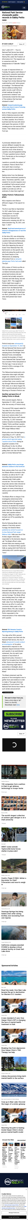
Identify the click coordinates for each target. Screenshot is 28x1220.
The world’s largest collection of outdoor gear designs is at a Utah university (13, 817)
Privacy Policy (15, 1204)
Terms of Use (7, 1204)
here (18, 705)
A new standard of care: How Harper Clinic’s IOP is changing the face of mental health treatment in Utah (13, 1021)
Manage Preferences (14, 1212)
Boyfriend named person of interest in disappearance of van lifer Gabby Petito (14, 230)
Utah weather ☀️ (21, 1)
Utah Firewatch (11, 1)
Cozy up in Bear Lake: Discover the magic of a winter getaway (13, 1103)
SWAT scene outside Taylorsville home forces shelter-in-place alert (11, 849)
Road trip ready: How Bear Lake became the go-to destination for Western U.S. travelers (13, 992)
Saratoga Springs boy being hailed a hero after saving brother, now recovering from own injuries (12, 914)
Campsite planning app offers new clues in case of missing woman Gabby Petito (13, 107)
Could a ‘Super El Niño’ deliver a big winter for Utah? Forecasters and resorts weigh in (13, 881)
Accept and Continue (14, 1217)
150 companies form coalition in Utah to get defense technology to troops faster (13, 786)
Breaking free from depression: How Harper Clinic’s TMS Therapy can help (13, 1050)
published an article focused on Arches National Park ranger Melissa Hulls (12, 532)
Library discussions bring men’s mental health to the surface (13, 1077)
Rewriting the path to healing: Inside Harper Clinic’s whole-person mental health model (12, 1130)
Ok (26, 1189)
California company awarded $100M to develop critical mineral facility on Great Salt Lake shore (12, 948)
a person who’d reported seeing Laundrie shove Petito (13, 439)
